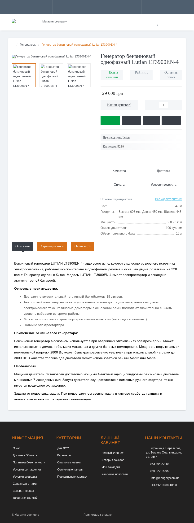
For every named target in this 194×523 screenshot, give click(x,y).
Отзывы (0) (83, 246)
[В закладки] (151, 120)
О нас (16, 448)
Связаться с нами (25, 483)
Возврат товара (23, 490)
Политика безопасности (29, 462)
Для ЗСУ (63, 448)
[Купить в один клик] (131, 120)
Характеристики (52, 246)
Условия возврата (25, 476)
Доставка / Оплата (25, 455)
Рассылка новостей (114, 474)
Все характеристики (168, 199)
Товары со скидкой (25, 498)
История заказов (112, 460)
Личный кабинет (112, 453)
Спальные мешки (69, 462)
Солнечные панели (70, 469)
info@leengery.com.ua (165, 478)
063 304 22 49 (159, 464)
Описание (22, 246)
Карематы (64, 455)
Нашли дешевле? (119, 105)
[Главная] (13, 44)
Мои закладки (110, 467)
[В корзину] (110, 120)
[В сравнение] (171, 120)
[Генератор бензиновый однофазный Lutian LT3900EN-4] (52, 57)
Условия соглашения (27, 469)
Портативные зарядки (72, 476)
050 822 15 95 (159, 471)
